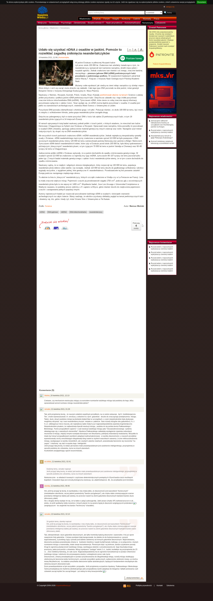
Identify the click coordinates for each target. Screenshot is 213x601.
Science (48, 206)
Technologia (54, 23)
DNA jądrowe (53, 212)
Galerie (136, 19)
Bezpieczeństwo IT (96, 23)
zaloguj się (170, 7)
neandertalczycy (95, 212)
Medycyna (42, 23)
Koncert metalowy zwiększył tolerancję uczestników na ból (162, 142)
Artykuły (97, 19)
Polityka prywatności (144, 585)
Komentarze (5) (46, 390)
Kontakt (160, 585)
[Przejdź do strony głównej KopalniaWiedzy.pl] (43, 13)
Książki (116, 19)
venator (47, 409)
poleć (142, 225)
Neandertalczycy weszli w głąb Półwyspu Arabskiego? (162, 137)
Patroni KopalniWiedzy (162, 64)
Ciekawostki (160, 23)
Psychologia (66, 23)
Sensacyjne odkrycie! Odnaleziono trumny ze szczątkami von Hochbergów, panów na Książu (162, 124)
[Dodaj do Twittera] (64, 227)
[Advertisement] (91, 37)
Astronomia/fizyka (132, 23)
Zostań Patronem (157, 27)
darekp (47, 486)
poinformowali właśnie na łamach (114, 95)
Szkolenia (170, 585)
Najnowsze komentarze (160, 242)
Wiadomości (85, 19)
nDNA (42, 212)
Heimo (47, 396)
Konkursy (126, 19)
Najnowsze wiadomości (160, 116)
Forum (107, 19)
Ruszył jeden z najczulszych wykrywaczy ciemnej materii (162, 131)
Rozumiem (201, 2)
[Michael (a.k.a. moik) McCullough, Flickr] (57, 73)
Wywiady (147, 19)
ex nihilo (47, 462)
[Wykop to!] (47, 227)
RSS (128, 585)
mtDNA (64, 212)
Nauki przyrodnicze (114, 23)
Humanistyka (147, 23)
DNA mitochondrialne (78, 212)
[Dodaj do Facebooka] (56, 227)
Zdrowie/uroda (79, 23)
